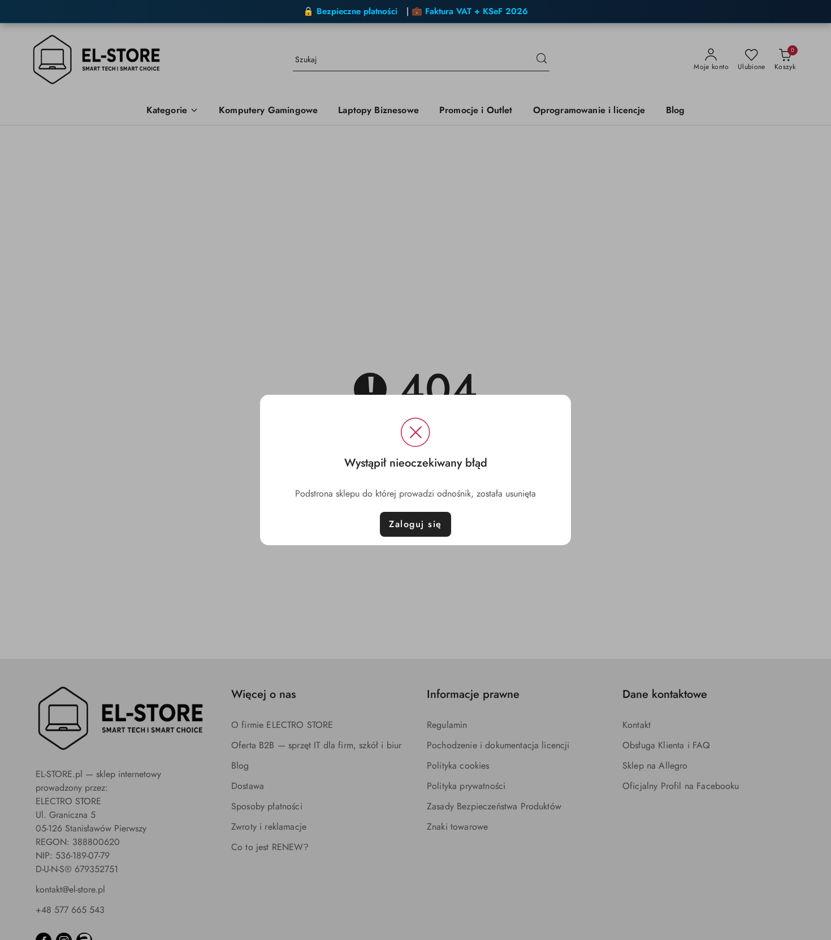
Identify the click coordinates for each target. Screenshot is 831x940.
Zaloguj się (415, 524)
